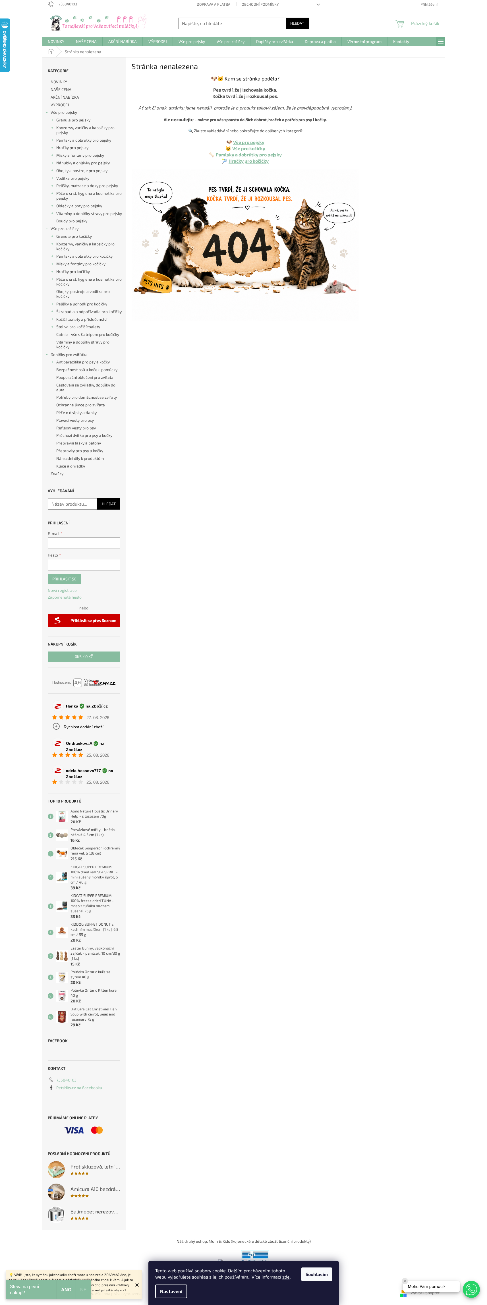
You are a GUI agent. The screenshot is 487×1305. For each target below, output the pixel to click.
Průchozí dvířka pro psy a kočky (84, 435)
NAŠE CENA (61, 89)
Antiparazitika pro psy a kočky (83, 361)
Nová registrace (62, 590)
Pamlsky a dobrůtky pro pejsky (83, 140)
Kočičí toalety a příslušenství (81, 319)
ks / (84, 656)
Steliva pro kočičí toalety (78, 326)
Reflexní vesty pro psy (76, 427)
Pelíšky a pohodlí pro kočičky (81, 303)
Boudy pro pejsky (71, 220)
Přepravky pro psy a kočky (79, 450)
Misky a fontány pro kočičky (80, 263)
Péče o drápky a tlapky (76, 412)
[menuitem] (56, 41)
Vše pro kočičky (64, 228)
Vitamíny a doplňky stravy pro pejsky (89, 213)
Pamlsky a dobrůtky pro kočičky (84, 256)
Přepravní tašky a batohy (78, 442)
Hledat (297, 23)
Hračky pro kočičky (73, 271)
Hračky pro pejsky (72, 147)
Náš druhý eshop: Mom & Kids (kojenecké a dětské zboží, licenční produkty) (244, 1241)
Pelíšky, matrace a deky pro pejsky (87, 185)
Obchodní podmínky (260, 4)
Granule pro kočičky (74, 236)
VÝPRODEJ (60, 104)
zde (286, 1276)
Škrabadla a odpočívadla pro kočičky (89, 311)
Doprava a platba (213, 4)
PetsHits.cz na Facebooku (79, 1087)
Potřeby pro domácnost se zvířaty (86, 397)
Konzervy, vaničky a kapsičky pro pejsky (85, 130)
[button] (471, 1289)
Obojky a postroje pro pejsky (81, 170)
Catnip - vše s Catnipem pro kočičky (87, 334)
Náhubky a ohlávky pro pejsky (83, 162)
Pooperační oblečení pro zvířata (84, 377)
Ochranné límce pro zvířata (80, 404)
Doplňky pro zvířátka (69, 354)
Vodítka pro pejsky (72, 178)
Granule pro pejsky (73, 119)
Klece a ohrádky (70, 466)
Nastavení (171, 1291)
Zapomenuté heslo (65, 597)
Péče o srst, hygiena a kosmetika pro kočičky (89, 281)
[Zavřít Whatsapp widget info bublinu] (405, 1281)
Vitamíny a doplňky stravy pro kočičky (82, 344)
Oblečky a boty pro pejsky (79, 205)
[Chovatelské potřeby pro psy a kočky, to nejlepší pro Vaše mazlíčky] (245, 244)
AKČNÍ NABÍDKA (65, 97)
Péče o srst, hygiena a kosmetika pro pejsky (89, 195)
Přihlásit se (64, 578)
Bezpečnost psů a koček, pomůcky (86, 369)
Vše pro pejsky (64, 112)
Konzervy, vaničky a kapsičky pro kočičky (85, 246)
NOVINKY (59, 81)
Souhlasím (317, 1274)
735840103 (66, 1079)
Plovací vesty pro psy (75, 420)
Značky (57, 473)
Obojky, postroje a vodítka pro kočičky (83, 294)
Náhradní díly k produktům (80, 458)
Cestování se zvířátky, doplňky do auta (85, 387)
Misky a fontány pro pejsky (80, 155)
